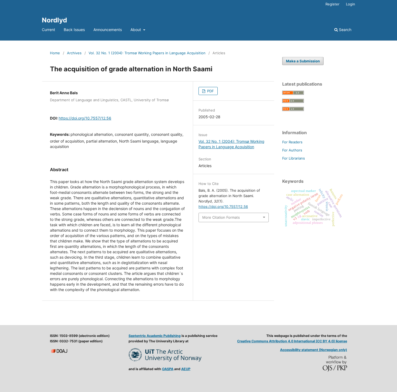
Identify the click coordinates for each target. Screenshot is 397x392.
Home (55, 53)
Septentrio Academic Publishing (155, 336)
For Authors (292, 150)
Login (350, 4)
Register (332, 4)
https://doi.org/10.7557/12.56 (85, 118)
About (136, 29)
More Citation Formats (221, 217)
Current (48, 29)
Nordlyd (54, 20)
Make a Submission (303, 61)
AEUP (185, 369)
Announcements (107, 29)
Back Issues (74, 29)
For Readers (292, 142)
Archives (74, 53)
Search (344, 29)
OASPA (167, 369)
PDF (210, 91)
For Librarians (293, 158)
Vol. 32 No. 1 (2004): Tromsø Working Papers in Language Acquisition (147, 53)
